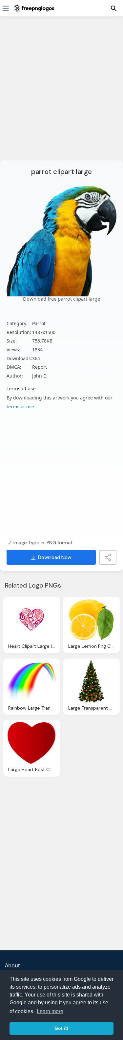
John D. (40, 376)
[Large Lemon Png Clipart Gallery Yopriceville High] (91, 619)
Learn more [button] (50, 1011)
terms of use (20, 406)
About (12, 965)
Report (39, 367)
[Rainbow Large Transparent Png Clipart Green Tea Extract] (31, 681)
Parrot (39, 323)
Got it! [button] (61, 1028)
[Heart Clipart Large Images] (31, 619)
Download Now (54, 557)
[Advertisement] (61, 92)
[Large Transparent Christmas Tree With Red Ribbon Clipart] (91, 681)
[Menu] (6, 8)
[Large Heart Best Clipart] (31, 743)
